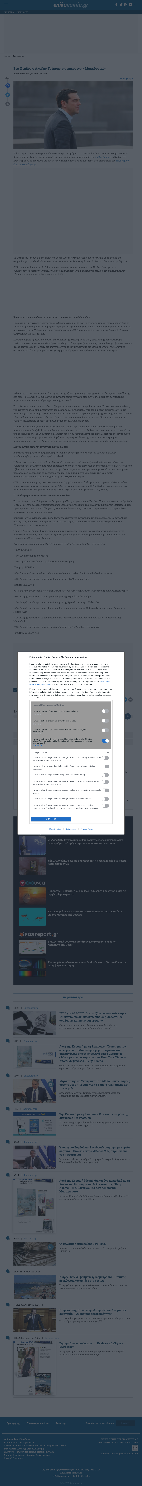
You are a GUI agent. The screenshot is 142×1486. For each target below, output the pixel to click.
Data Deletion (55, 829)
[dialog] (71, 743)
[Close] (119, 657)
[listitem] (71, 705)
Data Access (71, 829)
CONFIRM (51, 819)
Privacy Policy (87, 829)
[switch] (105, 711)
